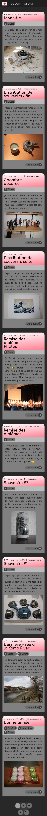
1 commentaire (31, 15)
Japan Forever (22, 3)
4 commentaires (32, 427)
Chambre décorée (13, 182)
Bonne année (16, 722)
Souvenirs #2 (16, 483)
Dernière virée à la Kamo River (19, 646)
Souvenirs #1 (16, 564)
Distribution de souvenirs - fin (18, 94)
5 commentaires (34, 719)
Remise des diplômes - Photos (14, 343)
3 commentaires (31, 335)
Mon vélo (12, 18)
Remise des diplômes (14, 432)
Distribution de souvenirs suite (18, 260)
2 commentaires (32, 176)
